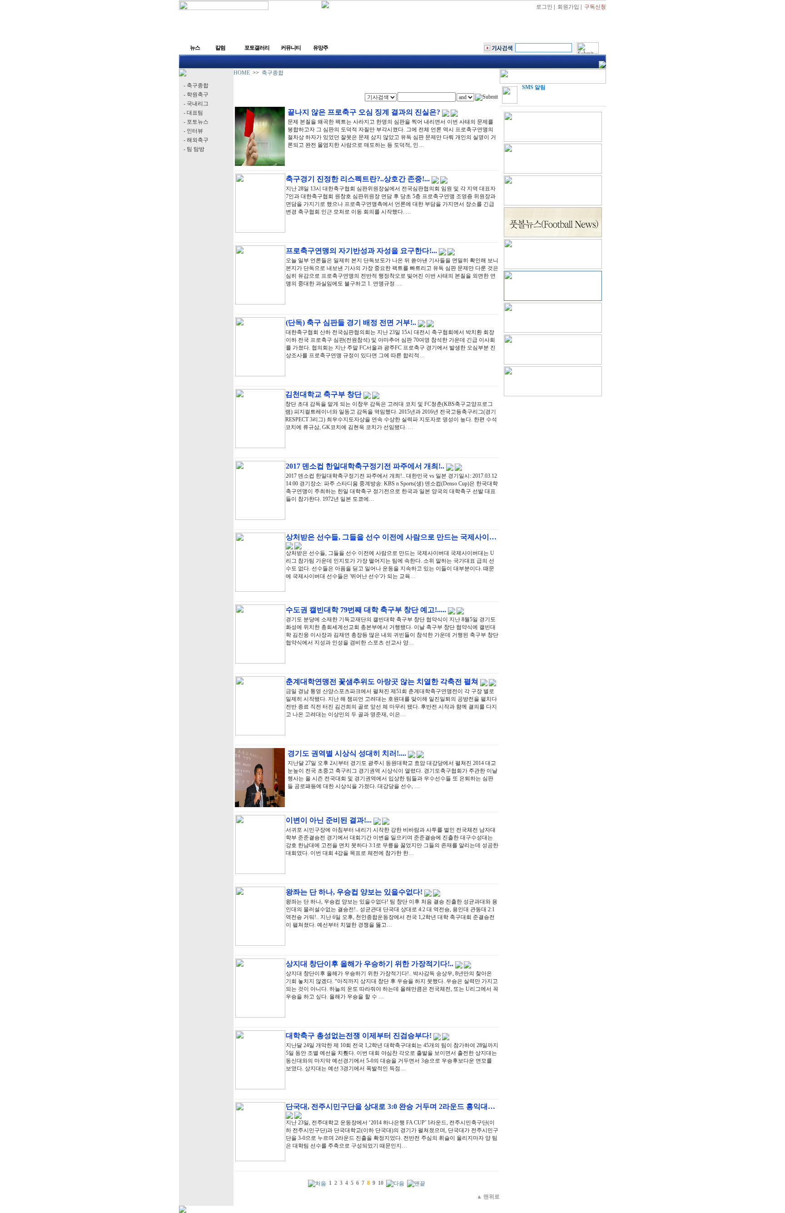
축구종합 (272, 73)
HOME (242, 73)
